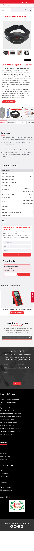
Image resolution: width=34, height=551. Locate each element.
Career (2, 451)
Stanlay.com (3, 459)
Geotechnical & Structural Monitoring (10, 431)
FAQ (22, 122)
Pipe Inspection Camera (6, 408)
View (10, 274)
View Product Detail (17, 312)
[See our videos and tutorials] (15, 526)
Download (23, 274)
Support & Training (5, 473)
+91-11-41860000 (28, 1)
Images (28, 60)
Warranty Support (5, 476)
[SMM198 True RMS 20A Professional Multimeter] (17, 299)
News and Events (5, 456)
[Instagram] (22, 526)
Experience (3, 453)
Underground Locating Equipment (9, 399)
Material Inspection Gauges (7, 437)
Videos (2, 470)
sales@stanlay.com (28, 2)
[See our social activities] (18, 526)
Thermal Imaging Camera (7, 419)
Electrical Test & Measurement (8, 422)
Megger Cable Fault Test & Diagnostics (10, 416)
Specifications (12, 122)
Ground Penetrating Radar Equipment (10, 428)
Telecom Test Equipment (7, 410)
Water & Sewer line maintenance (9, 405)
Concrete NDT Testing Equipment (9, 425)
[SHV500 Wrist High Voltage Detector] (17, 35)
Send (17, 255)
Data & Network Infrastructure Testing (10, 413)
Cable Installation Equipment (8, 402)
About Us (2, 448)
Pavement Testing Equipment (8, 434)
